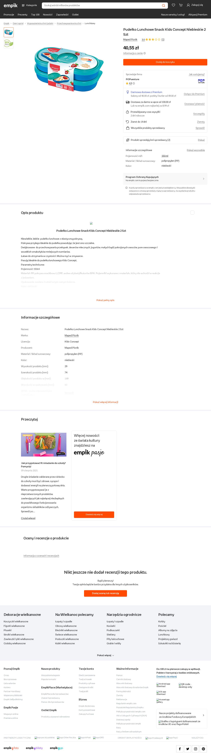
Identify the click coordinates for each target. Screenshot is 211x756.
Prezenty (22, 15)
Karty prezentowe (87, 710)
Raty (118, 728)
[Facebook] (179, 748)
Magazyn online (11, 714)
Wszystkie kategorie (50, 675)
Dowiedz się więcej (94, 515)
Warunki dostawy (124, 684)
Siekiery (111, 635)
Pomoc (119, 675)
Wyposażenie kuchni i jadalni (40, 24)
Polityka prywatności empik (128, 724)
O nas (6, 675)
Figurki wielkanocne (14, 626)
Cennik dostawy (123, 680)
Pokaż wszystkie (196, 150)
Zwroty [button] (201, 122)
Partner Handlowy (12, 692)
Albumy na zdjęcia (167, 630)
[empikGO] (56, 749)
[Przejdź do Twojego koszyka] (181, 5)
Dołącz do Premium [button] (194, 94)
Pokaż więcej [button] (104, 655)
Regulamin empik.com (126, 704)
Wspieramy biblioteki (13, 696)
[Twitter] (187, 748)
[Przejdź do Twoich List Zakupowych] (173, 5)
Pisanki (7, 630)
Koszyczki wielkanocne (16, 621)
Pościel (162, 626)
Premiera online (11, 718)
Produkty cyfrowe (87, 684)
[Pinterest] (203, 748)
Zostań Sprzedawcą (50, 698)
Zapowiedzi (62, 15)
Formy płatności (123, 692)
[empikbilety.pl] (34, 749)
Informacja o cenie (133, 53)
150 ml (165, 156)
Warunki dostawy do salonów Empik (132, 688)
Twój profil (83, 692)
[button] (69, 69)
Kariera (7, 688)
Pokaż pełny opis (105, 300)
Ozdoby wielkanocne (15, 643)
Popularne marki (48, 680)
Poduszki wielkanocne (67, 639)
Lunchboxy (90, 24)
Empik (6, 24)
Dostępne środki (86, 688)
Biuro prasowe (10, 680)
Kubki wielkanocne (65, 643)
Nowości (47, 15)
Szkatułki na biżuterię (169, 643)
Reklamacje (121, 700)
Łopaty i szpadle (63, 621)
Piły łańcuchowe (115, 639)
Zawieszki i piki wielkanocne (19, 639)
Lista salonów (10, 684)
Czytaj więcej (28, 518)
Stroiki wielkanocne (14, 635)
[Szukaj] (163, 5)
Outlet (75, 15)
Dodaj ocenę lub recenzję (105, 593)
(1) (163, 39)
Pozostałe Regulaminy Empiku (130, 708)
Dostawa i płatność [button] (195, 104)
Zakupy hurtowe (86, 714)
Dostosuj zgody (123, 720)
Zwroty (119, 696)
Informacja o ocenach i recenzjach (41, 556)
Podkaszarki (113, 630)
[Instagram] (195, 748)
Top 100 (35, 15)
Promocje (9, 15)
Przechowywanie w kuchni (69, 24)
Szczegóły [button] (199, 114)
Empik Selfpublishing (13, 700)
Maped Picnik (130, 39)
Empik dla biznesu (87, 706)
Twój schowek (85, 680)
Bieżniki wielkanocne (66, 630)
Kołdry (161, 621)
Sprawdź (200, 128)
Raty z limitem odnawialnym (128, 732)
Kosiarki (111, 626)
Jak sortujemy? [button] (197, 74)
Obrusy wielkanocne (66, 626)
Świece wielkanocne (66, 635)
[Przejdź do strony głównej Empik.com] (10, 5)
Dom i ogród (18, 24)
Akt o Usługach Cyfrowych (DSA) (131, 716)
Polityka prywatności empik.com (130, 712)
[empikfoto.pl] (11, 749)
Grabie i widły (114, 643)
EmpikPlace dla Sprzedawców (54, 694)
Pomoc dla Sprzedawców (52, 702)
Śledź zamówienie (87, 675)
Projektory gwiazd (167, 639)
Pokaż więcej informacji (105, 402)
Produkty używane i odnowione (55, 717)
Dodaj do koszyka (165, 62)
